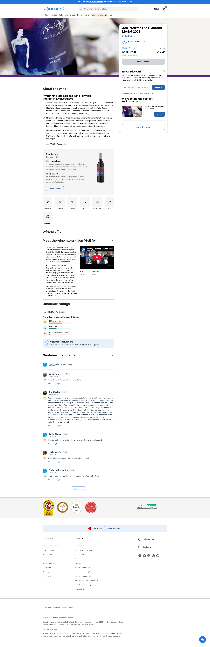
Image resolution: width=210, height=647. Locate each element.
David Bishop (55, 434)
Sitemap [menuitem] (46, 571)
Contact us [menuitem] (47, 567)
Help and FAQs (149, 539)
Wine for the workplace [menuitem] (83, 571)
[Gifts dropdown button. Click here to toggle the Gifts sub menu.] (116, 15)
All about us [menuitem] (79, 545)
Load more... (78, 489)
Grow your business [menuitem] (82, 567)
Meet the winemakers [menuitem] (83, 550)
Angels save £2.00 (129, 55)
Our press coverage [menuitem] (82, 558)
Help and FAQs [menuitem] (48, 550)
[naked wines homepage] (54, 9)
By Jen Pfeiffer (128, 36)
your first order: (96, 2)
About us (78, 538)
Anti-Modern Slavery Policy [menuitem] (85, 584)
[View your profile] (45, 375)
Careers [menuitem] (77, 563)
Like (50, 384)
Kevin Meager (55, 452)
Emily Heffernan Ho (58, 470)
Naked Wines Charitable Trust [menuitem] (86, 580)
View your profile (45, 365)
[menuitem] (51, 15)
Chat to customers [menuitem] (50, 558)
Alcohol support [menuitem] (49, 554)
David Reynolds (56, 374)
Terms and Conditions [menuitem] (51, 607)
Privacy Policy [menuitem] (67, 607)
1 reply (58, 384)
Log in (156, 9)
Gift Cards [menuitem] (47, 576)
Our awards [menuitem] (79, 554)
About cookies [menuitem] (48, 563)
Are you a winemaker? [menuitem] (83, 576)
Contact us (147, 547)
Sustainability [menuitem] (79, 589)
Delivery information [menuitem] (51, 545)
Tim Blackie (54, 392)
